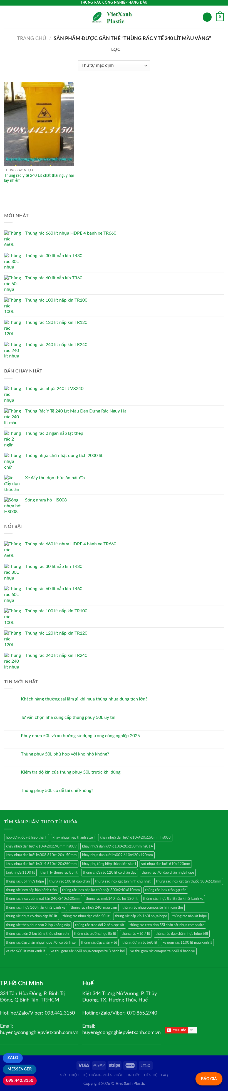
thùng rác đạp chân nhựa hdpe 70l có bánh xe (41, 942)
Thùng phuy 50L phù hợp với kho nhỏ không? (65, 754)
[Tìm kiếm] (207, 17)
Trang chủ (31, 38)
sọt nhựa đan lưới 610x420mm (165, 864)
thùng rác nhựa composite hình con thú (152, 907)
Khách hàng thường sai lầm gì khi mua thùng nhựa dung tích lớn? (84, 699)
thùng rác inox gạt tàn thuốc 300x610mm (188, 881)
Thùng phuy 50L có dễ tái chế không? (57, 790)
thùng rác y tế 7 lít (136, 933)
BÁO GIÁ (209, 1079)
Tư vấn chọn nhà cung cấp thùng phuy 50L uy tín (68, 717)
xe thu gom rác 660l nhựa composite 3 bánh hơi (88, 951)
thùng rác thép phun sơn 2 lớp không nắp (38, 925)
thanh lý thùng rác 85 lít (59, 872)
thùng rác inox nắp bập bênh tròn (31, 890)
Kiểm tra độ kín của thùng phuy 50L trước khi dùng (70, 772)
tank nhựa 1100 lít (20, 872)
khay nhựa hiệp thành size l (74, 837)
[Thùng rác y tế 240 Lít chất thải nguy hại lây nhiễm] (39, 124)
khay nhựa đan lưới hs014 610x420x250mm (41, 864)
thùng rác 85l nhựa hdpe (25, 881)
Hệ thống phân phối (102, 1075)
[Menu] (7, 17)
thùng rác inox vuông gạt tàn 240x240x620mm (43, 898)
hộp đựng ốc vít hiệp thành (26, 837)
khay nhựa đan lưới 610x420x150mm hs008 (135, 837)
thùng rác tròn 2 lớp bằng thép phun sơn (37, 933)
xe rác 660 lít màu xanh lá (25, 951)
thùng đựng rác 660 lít (139, 942)
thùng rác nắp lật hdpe (189, 916)
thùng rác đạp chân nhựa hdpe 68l (181, 933)
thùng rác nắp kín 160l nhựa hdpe (141, 916)
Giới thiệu (69, 1075)
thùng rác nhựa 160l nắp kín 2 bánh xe (35, 907)
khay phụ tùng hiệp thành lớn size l (109, 864)
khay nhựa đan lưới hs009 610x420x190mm (117, 855)
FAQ (164, 1075)
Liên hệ (150, 1075)
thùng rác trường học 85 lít (95, 933)
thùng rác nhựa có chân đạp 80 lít (31, 916)
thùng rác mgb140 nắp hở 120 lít (112, 898)
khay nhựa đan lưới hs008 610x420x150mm (41, 855)
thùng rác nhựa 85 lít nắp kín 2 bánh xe (173, 898)
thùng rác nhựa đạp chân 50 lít (86, 916)
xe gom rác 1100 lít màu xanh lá (187, 942)
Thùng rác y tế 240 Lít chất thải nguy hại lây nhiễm (39, 178)
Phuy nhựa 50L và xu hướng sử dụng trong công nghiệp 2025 (80, 736)
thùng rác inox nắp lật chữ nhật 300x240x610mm (101, 890)
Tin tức (133, 1075)
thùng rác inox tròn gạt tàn (165, 890)
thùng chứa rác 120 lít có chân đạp (109, 872)
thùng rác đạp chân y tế (99, 942)
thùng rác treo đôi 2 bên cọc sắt (99, 925)
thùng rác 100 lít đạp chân (69, 881)
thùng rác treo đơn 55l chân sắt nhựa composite (167, 925)
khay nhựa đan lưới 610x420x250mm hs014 (117, 846)
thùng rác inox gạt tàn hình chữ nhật (123, 881)
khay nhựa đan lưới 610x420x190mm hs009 (41, 846)
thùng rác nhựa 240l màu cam (94, 907)
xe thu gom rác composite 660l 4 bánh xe (162, 951)
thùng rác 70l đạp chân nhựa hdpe (168, 872)
